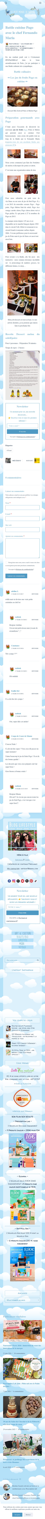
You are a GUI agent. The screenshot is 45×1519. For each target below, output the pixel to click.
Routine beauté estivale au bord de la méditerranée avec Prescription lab (25, 1487)
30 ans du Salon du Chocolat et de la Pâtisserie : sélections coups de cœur (21, 1423)
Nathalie (19, 859)
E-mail (8, 514)
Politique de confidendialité (26, 437)
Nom (7, 503)
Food (9, 450)
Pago (25, 129)
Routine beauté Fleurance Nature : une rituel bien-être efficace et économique (23, 1028)
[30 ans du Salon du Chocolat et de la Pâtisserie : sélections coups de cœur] (22, 1407)
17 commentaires (19, 1467)
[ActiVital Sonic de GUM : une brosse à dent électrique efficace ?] (8, 1052)
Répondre (35, 594)
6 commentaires (18, 1391)
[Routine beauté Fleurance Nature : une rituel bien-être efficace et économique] (8, 1028)
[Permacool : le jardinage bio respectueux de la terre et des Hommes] (22, 1445)
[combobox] (20, 960)
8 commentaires (26, 48)
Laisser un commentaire (16, 576)
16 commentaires (23, 1429)
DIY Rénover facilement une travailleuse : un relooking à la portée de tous (24, 1036)
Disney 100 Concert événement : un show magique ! (24, 1044)
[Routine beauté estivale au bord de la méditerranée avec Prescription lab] (6, 1487)
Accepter (17, 1515)
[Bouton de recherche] (38, 960)
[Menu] (40, 3)
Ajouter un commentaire (14, 536)
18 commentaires (19, 1353)
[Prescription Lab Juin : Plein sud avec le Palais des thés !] (22, 1369)
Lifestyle (14, 48)
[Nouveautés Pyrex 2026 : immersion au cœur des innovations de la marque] (22, 1331)
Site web (8, 525)
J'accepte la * (23, 437)
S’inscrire (22, 431)
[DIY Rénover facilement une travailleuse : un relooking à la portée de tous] (8, 1036)
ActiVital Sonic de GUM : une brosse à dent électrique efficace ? (23, 1052)
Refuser (28, 1515)
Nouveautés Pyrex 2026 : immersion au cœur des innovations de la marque (22, 1347)
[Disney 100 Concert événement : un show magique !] (8, 1044)
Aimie (27, 859)
